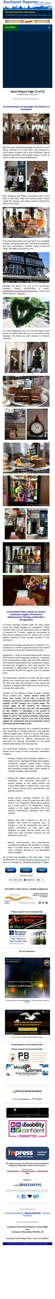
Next (42, 870)
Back (10, 870)
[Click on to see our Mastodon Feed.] (36, 1198)
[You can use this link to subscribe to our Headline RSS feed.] (14, 1091)
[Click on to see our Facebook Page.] (23, 1198)
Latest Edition (10, 27)
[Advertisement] (27, 59)
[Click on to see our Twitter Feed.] (18, 1198)
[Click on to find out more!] (27, 944)
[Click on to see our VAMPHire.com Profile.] (30, 1198)
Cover (26, 870)
